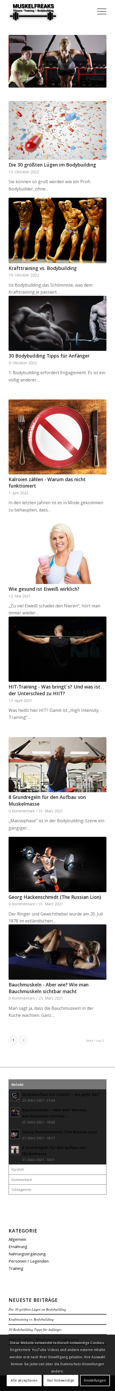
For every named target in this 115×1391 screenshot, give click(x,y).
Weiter (94, 61)
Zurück (21, 61)
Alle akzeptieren (24, 1380)
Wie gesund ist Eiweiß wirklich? (44, 589)
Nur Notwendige (60, 1380)
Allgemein (17, 1239)
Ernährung (18, 1246)
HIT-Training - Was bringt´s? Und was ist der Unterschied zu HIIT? (54, 690)
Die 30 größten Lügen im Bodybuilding (52, 164)
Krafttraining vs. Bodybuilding (43, 268)
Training (16, 1268)
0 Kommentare (22, 810)
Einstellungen (95, 1380)
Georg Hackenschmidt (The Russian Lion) (55, 897)
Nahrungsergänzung (27, 1253)
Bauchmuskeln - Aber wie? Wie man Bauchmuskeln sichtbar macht (49, 987)
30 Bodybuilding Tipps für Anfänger (49, 355)
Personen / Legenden (29, 1261)
